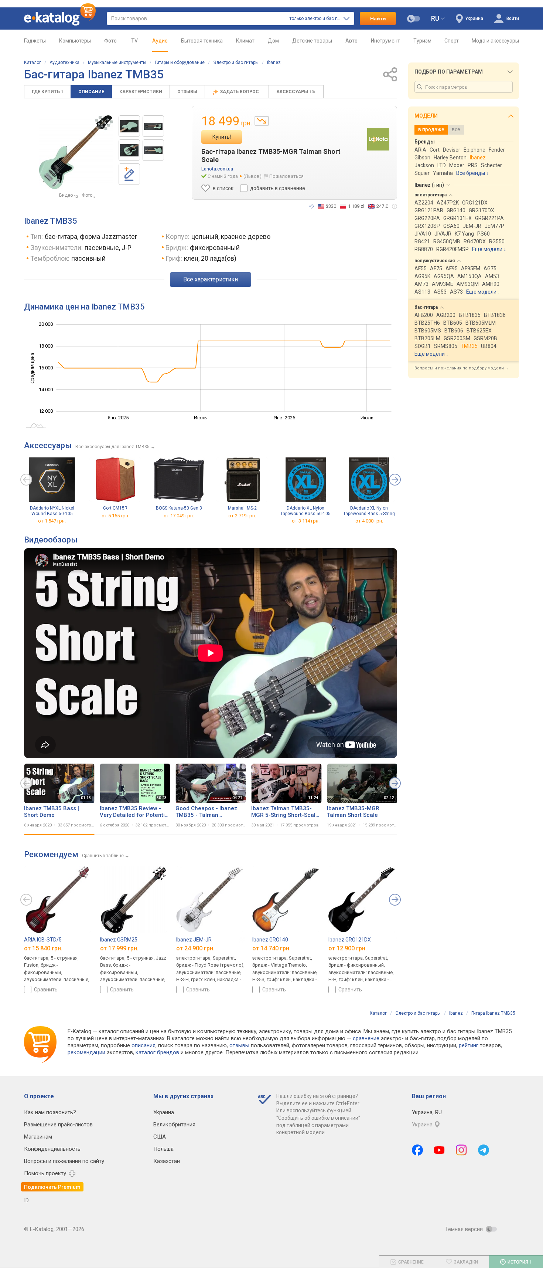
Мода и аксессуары (495, 41)
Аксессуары (296, 91)
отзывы (239, 1045)
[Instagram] (461, 1150)
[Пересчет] (312, 206)
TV (134, 41)
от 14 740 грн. (271, 947)
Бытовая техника (202, 41)
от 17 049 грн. (179, 515)
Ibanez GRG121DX (349, 940)
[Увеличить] (76, 152)
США (159, 1136)
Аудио (160, 41)
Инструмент (385, 41)
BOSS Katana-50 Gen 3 (179, 508)
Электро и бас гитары (236, 62)
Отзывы (187, 91)
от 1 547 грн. (52, 521)
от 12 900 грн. (347, 947)
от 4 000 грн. (369, 521)
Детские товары (312, 41)
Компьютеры (75, 41)
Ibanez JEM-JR (194, 940)
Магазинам (38, 1136)
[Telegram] (483, 1150)
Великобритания (174, 1124)
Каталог (32, 62)
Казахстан (166, 1161)
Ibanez (274, 62)
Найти (378, 18)
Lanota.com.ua (217, 169)
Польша (163, 1149)
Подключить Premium (52, 1187)
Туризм (422, 41)
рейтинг (468, 1045)
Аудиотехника (64, 62)
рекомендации (86, 1052)
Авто (351, 41)
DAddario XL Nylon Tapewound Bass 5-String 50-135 (369, 510)
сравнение (366, 1038)
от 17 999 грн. (119, 947)
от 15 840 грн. (43, 947)
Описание (91, 91)
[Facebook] (417, 1150)
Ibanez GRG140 (270, 940)
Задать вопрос (240, 91)
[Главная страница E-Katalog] (60, 18)
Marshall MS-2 (242, 508)
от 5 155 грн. (115, 515)
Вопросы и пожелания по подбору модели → (461, 368)
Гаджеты (35, 41)
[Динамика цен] (262, 121)
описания (144, 1045)
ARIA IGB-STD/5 (43, 940)
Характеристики (140, 91)
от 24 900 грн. (195, 947)
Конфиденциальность (52, 1149)
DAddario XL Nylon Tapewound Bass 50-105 (305, 510)
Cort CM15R (115, 508)
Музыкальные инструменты (117, 62)
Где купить (47, 91)
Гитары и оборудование (180, 62)
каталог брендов (157, 1052)
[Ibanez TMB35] (129, 126)
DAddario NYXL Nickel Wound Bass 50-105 (52, 510)
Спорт (451, 41)
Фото (110, 41)
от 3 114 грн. (306, 521)
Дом (273, 41)
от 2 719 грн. (242, 515)
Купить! (221, 137)
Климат (245, 41)
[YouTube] (439, 1150)
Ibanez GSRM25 (118, 940)
